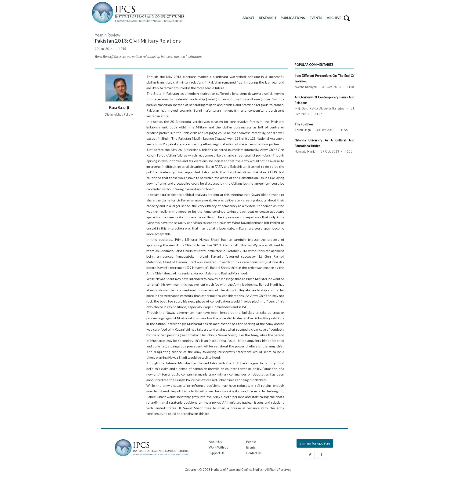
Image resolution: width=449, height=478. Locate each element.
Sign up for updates (315, 443)
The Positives (304, 124)
